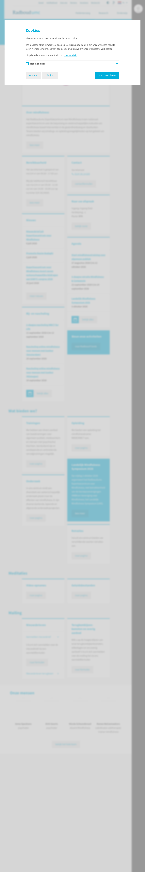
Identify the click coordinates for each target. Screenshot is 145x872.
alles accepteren (107, 75)
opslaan (33, 75)
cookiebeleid (70, 55)
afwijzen (50, 75)
